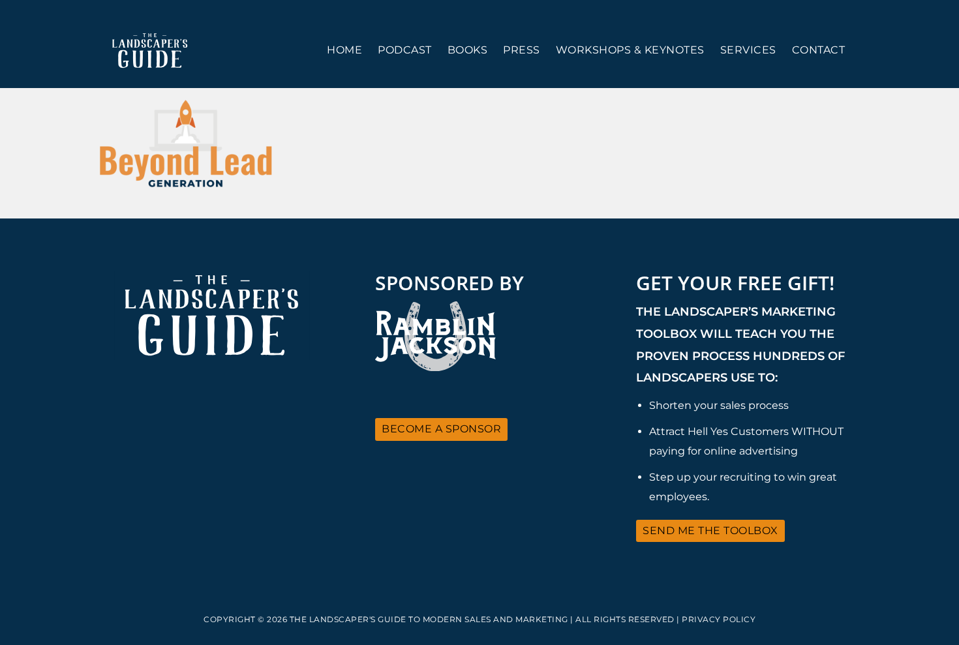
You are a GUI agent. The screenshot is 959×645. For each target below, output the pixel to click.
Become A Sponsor (441, 429)
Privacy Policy (718, 619)
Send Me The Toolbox (710, 530)
